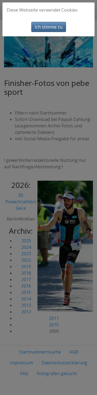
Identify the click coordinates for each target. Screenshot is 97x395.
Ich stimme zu (49, 27)
